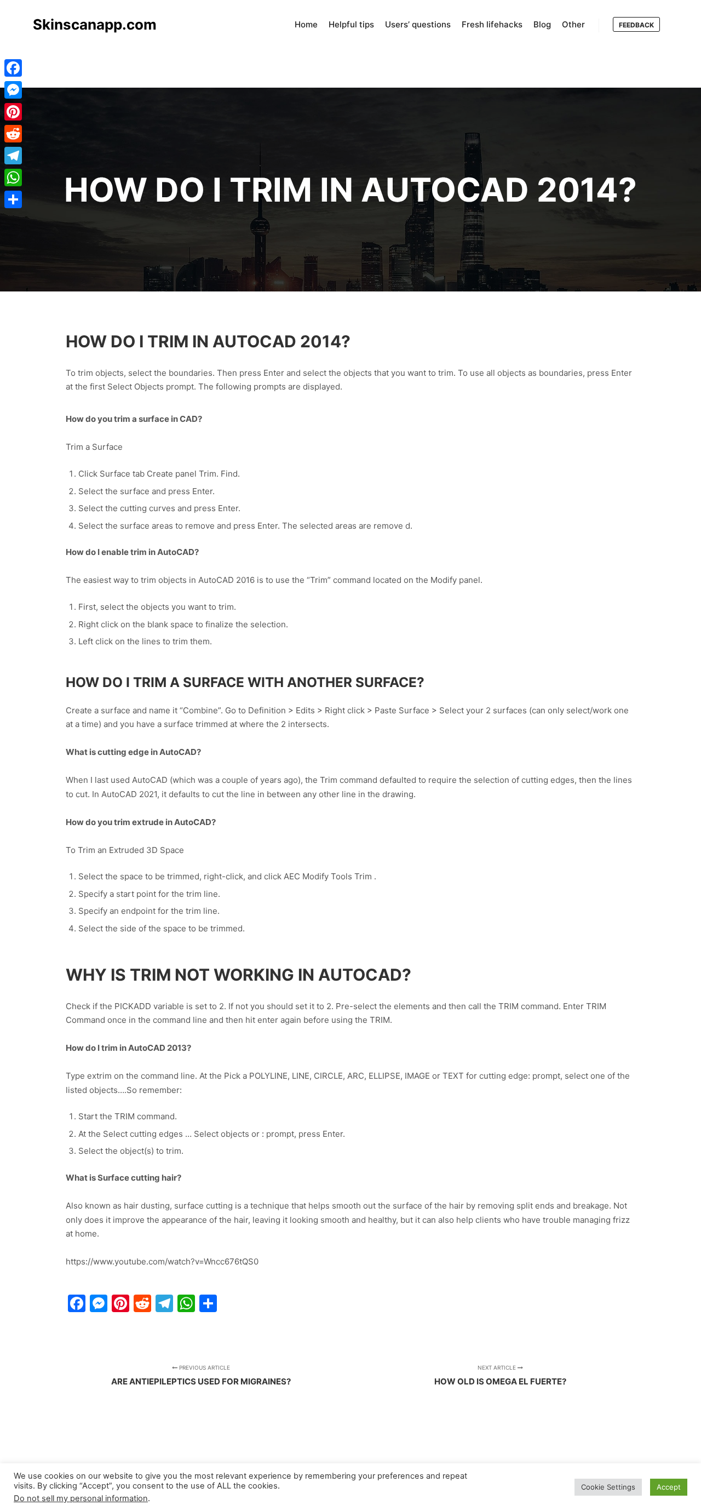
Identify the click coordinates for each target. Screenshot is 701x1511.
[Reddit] (13, 134)
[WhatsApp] (13, 177)
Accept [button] (669, 1487)
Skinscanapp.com (87, 24)
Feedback (636, 25)
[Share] (13, 199)
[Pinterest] (13, 112)
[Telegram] (13, 156)
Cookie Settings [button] (608, 1487)
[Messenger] (13, 90)
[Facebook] (13, 68)
